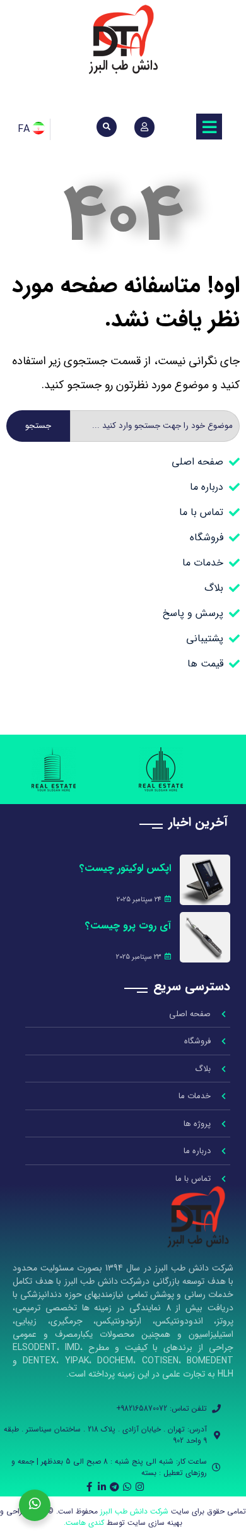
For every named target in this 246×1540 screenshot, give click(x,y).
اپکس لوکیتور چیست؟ (125, 868)
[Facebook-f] (89, 1486)
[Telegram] (114, 1486)
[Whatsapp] (127, 1486)
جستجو (38, 425)
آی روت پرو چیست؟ (128, 925)
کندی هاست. (84, 1523)
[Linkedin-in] (102, 1486)
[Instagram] (139, 1486)
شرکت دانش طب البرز (134, 1511)
